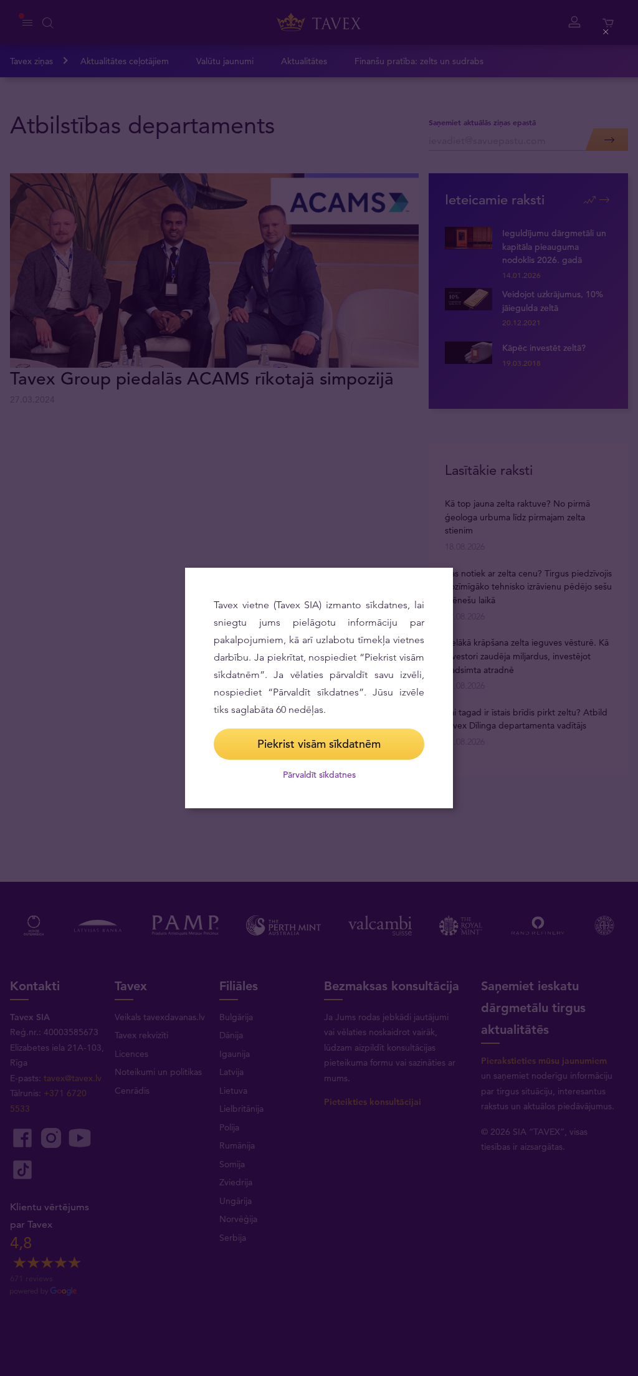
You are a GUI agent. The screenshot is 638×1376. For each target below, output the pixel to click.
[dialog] (319, 688)
